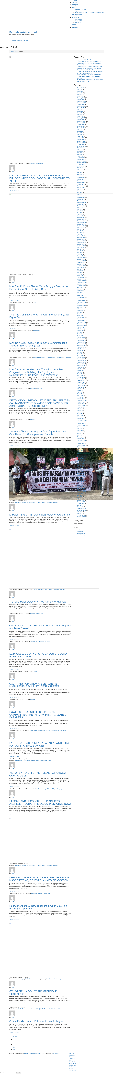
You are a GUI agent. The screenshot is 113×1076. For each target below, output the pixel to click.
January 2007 (80, 475)
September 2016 (81, 285)
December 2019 (81, 221)
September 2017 (81, 266)
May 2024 (79, 133)
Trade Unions (75, 16)
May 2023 (79, 153)
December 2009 (81, 420)
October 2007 (80, 462)
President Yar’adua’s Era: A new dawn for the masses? (89, 12)
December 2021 (81, 181)
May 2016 (79, 292)
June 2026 (80, 91)
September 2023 (81, 146)
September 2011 (81, 385)
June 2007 (80, 467)
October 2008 (80, 443)
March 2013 (80, 355)
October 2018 (80, 244)
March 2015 (80, 315)
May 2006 (79, 487)
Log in (78, 530)
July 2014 (79, 329)
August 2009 (80, 427)
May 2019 (79, 232)
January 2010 (80, 418)
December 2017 (81, 261)
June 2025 (80, 111)
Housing (39, 502)
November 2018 (81, 242)
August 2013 (80, 347)
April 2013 (79, 354)
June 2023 (80, 151)
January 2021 (80, 199)
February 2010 (81, 417)
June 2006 (80, 485)
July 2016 (79, 289)
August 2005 (80, 493)
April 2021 (79, 194)
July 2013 (79, 349)
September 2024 (81, 126)
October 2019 (80, 224)
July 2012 (79, 369)
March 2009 (80, 435)
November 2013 (81, 342)
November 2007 (81, 460)
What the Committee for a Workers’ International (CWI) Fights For (39, 316)
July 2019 (79, 229)
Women (74, 26)
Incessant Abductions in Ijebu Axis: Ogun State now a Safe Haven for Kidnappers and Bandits (38, 433)
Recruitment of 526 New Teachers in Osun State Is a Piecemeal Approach (38, 907)
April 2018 (79, 254)
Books (73, 7)
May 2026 (79, 93)
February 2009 (81, 437)
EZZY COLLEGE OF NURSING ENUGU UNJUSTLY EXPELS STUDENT (38, 655)
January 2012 (80, 379)
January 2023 (80, 159)
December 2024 (81, 121)
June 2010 (80, 410)
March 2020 (80, 216)
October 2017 (80, 264)
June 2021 (80, 191)
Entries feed (80, 531)
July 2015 (79, 309)
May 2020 (79, 212)
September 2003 (81, 510)
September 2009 (81, 425)
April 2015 (79, 314)
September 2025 (81, 106)
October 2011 (80, 384)
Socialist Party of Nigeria (36, 163)
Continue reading (16, 190)
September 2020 (81, 206)
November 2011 (81, 382)
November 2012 (81, 362)
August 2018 (80, 247)
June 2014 (80, 330)
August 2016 (80, 287)
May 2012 (79, 372)
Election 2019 (78, 19)
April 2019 (79, 234)
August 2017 (80, 267)
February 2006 (81, 488)
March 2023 (80, 156)
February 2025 (81, 118)
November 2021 (81, 182)
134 (14, 1047)
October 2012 (80, 364)
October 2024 (80, 124)
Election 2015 (78, 21)
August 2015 (80, 307)
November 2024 (81, 123)
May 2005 (79, 497)
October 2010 (80, 403)
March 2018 (80, 256)
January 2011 (80, 399)
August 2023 (80, 148)
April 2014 (79, 334)
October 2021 (80, 184)
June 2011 (80, 390)
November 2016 (81, 282)
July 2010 (79, 408)
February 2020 (81, 217)
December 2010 (81, 400)
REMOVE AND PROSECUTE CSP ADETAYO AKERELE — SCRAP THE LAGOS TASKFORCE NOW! (40, 802)
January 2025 (80, 119)
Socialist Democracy (77, 14)
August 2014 (80, 327)
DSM (13, 171)
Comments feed (81, 533)
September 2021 (81, 186)
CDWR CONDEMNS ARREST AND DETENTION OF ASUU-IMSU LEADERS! (89, 72)
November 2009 (81, 422)
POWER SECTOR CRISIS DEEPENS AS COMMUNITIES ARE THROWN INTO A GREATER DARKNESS (37, 714)
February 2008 (81, 457)
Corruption (37, 789)
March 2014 (80, 335)
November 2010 (81, 402)
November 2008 (81, 442)
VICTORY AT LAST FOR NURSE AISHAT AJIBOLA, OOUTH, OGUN (38, 774)
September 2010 (81, 405)
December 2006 (81, 477)
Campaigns (75, 6)
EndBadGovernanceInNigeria (28, 502)
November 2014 (81, 322)
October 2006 (80, 478)
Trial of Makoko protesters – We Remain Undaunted (37, 601)
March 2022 (80, 176)
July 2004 (79, 505)
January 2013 (80, 359)
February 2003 (81, 515)
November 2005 (81, 490)
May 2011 (79, 392)
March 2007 (80, 472)
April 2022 (79, 174)
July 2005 (79, 495)
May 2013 (79, 352)
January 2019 (80, 239)
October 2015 (80, 304)
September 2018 (81, 246)
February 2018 (81, 257)
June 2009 (80, 430)
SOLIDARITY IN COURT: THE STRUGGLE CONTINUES (33, 992)
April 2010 (79, 413)
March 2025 (80, 116)
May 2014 (79, 332)
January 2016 (80, 299)
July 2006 (79, 483)
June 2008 (80, 450)
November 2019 (81, 222)
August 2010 (80, 407)
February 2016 (81, 297)
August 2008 (80, 447)
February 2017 (81, 277)
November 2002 (81, 517)
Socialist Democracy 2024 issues (20, 40)
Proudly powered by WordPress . (32, 1053)
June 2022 (80, 171)
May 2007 (79, 468)
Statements (75, 4)
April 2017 (79, 274)
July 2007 (79, 465)
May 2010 (79, 412)
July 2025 (79, 109)
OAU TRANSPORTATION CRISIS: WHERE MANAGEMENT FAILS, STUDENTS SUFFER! (34, 685)
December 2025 (81, 101)
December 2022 (81, 161)
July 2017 (79, 269)
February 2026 (81, 98)
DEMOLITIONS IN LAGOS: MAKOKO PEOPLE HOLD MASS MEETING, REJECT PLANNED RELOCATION (39, 879)
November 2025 (81, 103)
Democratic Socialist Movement (23, 31)
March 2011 (80, 395)
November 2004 (81, 502)
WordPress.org (81, 535)
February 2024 (81, 138)
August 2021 (80, 187)
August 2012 (80, 367)
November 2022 (81, 162)
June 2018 (80, 251)
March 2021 (80, 196)
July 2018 (79, 249)
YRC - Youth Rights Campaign (50, 502)
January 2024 (80, 139)
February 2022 (81, 177)
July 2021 (79, 189)
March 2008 (80, 455)
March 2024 (80, 136)
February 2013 (81, 357)
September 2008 (81, 445)
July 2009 (79, 428)
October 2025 (80, 104)
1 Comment (68, 357)
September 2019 (81, 226)
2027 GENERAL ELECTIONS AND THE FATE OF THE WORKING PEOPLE (90, 80)
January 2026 (80, 99)
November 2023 (81, 143)
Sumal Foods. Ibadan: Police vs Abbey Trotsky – (36, 1021)
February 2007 (81, 473)
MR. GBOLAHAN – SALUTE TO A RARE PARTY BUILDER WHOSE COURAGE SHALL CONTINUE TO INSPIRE (39, 178)
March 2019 (80, 236)
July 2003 (79, 512)
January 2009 (80, 438)
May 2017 (79, 272)
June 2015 (80, 310)
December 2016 (81, 280)
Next (14, 1049)
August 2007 (80, 463)
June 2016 (80, 290)
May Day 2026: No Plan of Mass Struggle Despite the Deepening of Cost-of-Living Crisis (38, 287)
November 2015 (81, 302)
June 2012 (80, 370)
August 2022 (80, 167)
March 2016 (80, 295)
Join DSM (74, 1)
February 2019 (81, 237)
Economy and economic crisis (47, 357)
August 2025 (80, 108)
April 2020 (79, 214)
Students (74, 24)
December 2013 (81, 340)
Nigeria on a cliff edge (80, 9)
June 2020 (80, 211)
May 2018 (79, 252)
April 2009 (79, 433)
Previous (15, 1036)
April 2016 (79, 294)
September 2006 (81, 480)
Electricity (32, 699)
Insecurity (32, 419)
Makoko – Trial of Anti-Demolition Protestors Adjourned (39, 514)
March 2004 (80, 507)
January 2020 (80, 219)
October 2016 (80, 284)
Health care (33, 388)
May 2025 (79, 113)
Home (34, 274)
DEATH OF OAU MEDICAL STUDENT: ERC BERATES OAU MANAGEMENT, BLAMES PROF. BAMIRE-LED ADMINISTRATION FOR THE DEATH (39, 403)
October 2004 (80, 503)
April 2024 (79, 134)
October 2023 (80, 144)
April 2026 (79, 94)
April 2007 (79, 470)
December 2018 (81, 241)
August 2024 (80, 128)
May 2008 (79, 452)
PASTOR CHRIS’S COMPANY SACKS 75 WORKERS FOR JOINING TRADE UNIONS (39, 744)
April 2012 (79, 374)
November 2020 (81, 202)
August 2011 (80, 387)
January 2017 (80, 279)
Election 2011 (78, 22)
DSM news (74, 2)
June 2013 (80, 350)
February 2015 (81, 317)
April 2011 (79, 394)
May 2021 (79, 192)
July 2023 (79, 149)
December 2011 (81, 380)
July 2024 (79, 129)
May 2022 (79, 172)
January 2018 (80, 259)
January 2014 (80, 339)
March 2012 (80, 375)
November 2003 (81, 508)
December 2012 (81, 360)
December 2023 (81, 141)
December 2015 (81, 300)
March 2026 (80, 96)
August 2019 (80, 227)
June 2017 (80, 271)
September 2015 (81, 305)
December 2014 (81, 320)
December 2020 (81, 201)
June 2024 (80, 131)
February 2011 (81, 397)
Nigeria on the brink (80, 11)
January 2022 (80, 179)
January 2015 (80, 319)
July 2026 (79, 89)
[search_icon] (93, 37)
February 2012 (81, 377)
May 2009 (79, 432)
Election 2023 (75, 17)
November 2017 (81, 262)
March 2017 (80, 276)
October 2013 (80, 344)
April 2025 (79, 114)
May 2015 (79, 312)
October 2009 (80, 423)
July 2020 (79, 209)
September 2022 (81, 166)
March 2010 (80, 415)
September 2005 (81, 492)
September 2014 (81, 325)
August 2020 (80, 207)
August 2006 (80, 482)
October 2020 (80, 204)
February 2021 (81, 197)
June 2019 (80, 231)
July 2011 (79, 389)
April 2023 (79, 154)
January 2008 (80, 458)
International (75, 27)
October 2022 (80, 164)
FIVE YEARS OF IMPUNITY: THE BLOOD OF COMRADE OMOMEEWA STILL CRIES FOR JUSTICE (89, 76)
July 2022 (79, 169)
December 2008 (81, 440)
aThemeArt (56, 1053)
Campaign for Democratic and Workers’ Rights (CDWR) (44, 730)
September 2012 (81, 365)
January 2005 (80, 500)
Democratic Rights (49, 1009)
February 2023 (81, 157)
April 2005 (79, 498)
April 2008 (79, 453)
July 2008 (79, 448)
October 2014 (80, 324)
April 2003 (79, 513)
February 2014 (81, 337)
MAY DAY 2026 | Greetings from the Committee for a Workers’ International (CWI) (38, 344)
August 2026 (80, 88)
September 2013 (81, 345)
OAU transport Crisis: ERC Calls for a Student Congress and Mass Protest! (40, 627)
